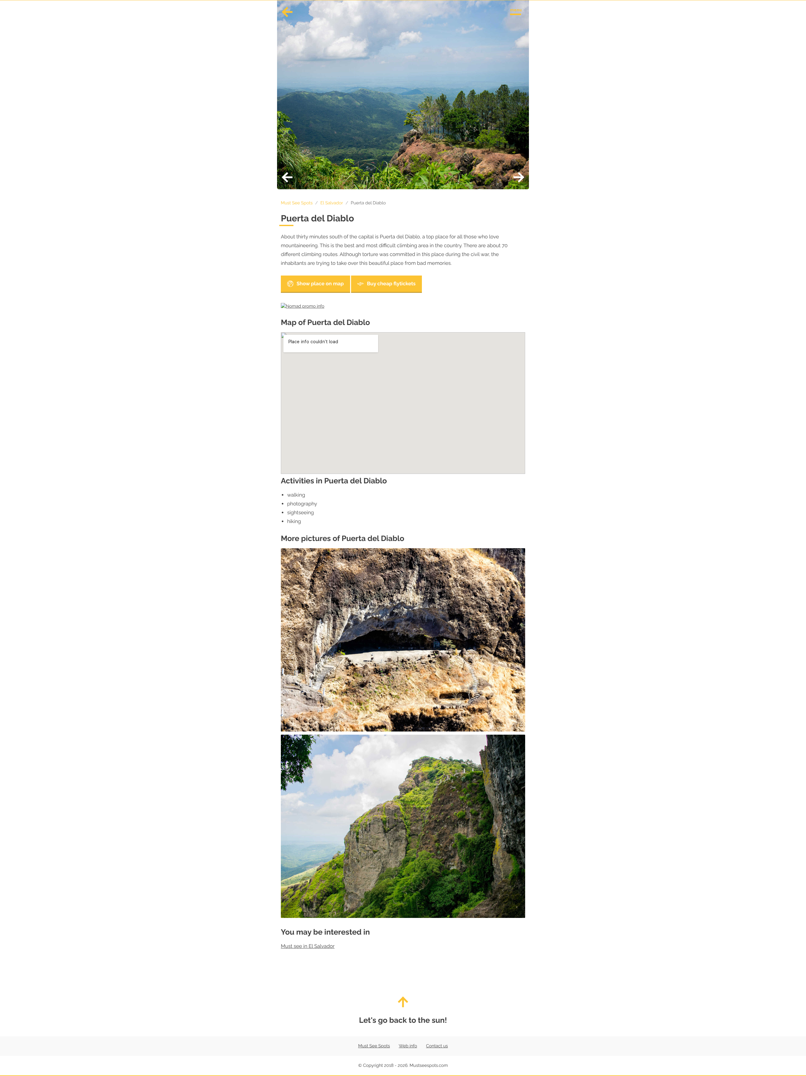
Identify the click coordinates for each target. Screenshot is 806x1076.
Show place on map (320, 284)
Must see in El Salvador (308, 946)
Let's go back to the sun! (403, 1020)
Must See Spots (297, 203)
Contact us (437, 1046)
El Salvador (331, 203)
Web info (408, 1046)
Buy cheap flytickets (391, 284)
